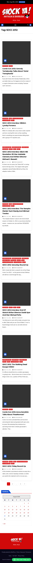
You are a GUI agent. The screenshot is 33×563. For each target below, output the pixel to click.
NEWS (10, 118)
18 (8, 512)
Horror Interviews (16, 147)
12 (12, 509)
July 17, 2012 (7, 76)
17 (4, 512)
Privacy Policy (21, 555)
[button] (28, 25)
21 (20, 512)
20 (16, 512)
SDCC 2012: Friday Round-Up (14, 466)
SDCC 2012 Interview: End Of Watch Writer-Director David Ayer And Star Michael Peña (16, 312)
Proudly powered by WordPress (9, 552)
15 (24, 509)
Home (10, 555)
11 (8, 509)
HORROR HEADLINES (7, 147)
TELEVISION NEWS (6, 120)
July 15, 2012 (7, 162)
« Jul (4, 523)
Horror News (25, 147)
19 (12, 512)
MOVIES (10, 149)
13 (16, 509)
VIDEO (13, 120)
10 (4, 509)
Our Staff (15, 555)
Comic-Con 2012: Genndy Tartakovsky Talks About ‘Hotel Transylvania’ (15, 71)
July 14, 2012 (7, 317)
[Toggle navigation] (15, 25)
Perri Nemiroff (18, 128)
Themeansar (28, 552)
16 (28, 509)
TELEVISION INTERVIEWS (18, 118)
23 (28, 512)
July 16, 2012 (7, 128)
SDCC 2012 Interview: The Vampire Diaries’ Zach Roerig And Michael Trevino (16, 211)
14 (20, 509)
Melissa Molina (18, 76)
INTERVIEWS (5, 118)
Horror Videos (6, 260)
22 (24, 512)
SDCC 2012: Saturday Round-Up (15, 265)
